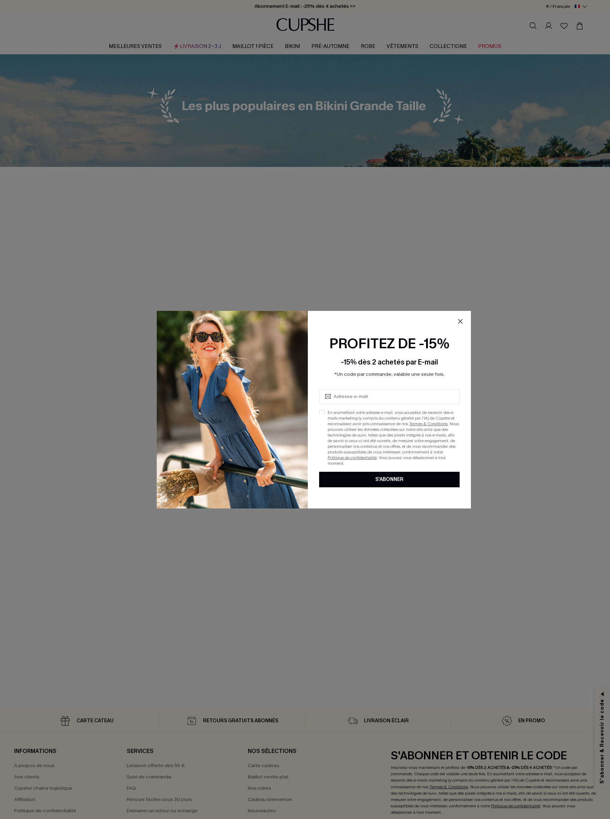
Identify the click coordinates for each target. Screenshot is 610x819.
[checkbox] (322, 412)
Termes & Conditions (428, 423)
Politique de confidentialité (352, 457)
